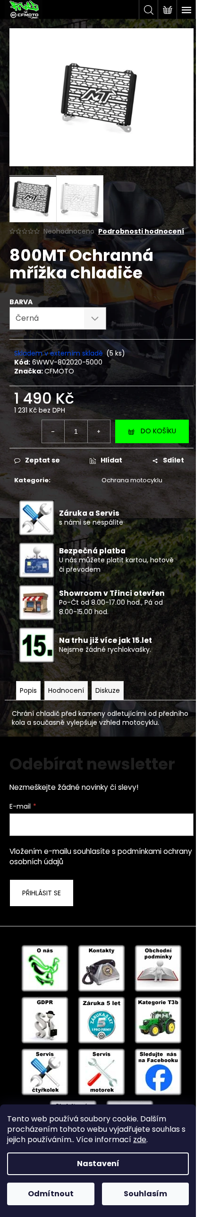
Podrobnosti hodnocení (141, 231)
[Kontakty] (101, 968)
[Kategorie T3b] (158, 1019)
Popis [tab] (28, 690)
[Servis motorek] (101, 1071)
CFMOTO (59, 371)
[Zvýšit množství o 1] (98, 431)
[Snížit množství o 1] (53, 431)
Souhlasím (145, 1193)
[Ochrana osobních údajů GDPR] (44, 1019)
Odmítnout (51, 1193)
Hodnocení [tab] (66, 690)
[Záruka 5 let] (101, 1019)
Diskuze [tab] (107, 690)
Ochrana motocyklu (132, 480)
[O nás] (44, 968)
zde (139, 1139)
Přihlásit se (41, 893)
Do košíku (158, 431)
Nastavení (98, 1163)
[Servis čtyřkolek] (44, 1071)
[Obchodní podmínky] (158, 968)
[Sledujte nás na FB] (158, 1071)
